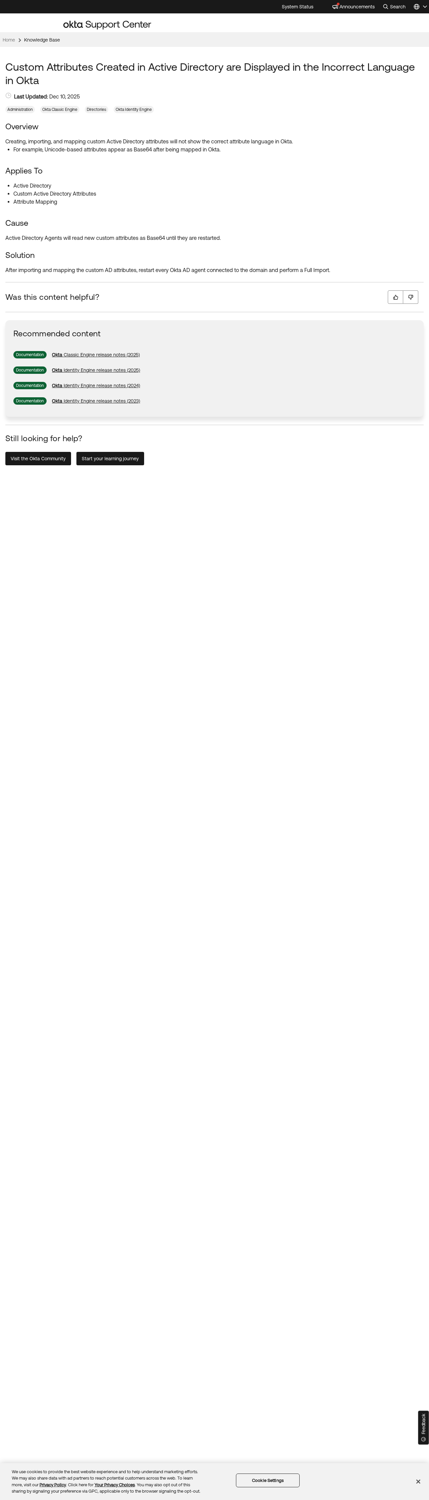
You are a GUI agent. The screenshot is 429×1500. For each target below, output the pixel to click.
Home (9, 40)
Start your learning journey (110, 458)
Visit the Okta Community (38, 458)
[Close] (418, 1481)
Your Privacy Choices (115, 1484)
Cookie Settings (268, 1480)
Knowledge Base (42, 40)
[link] (96, 354)
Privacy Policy (53, 1484)
